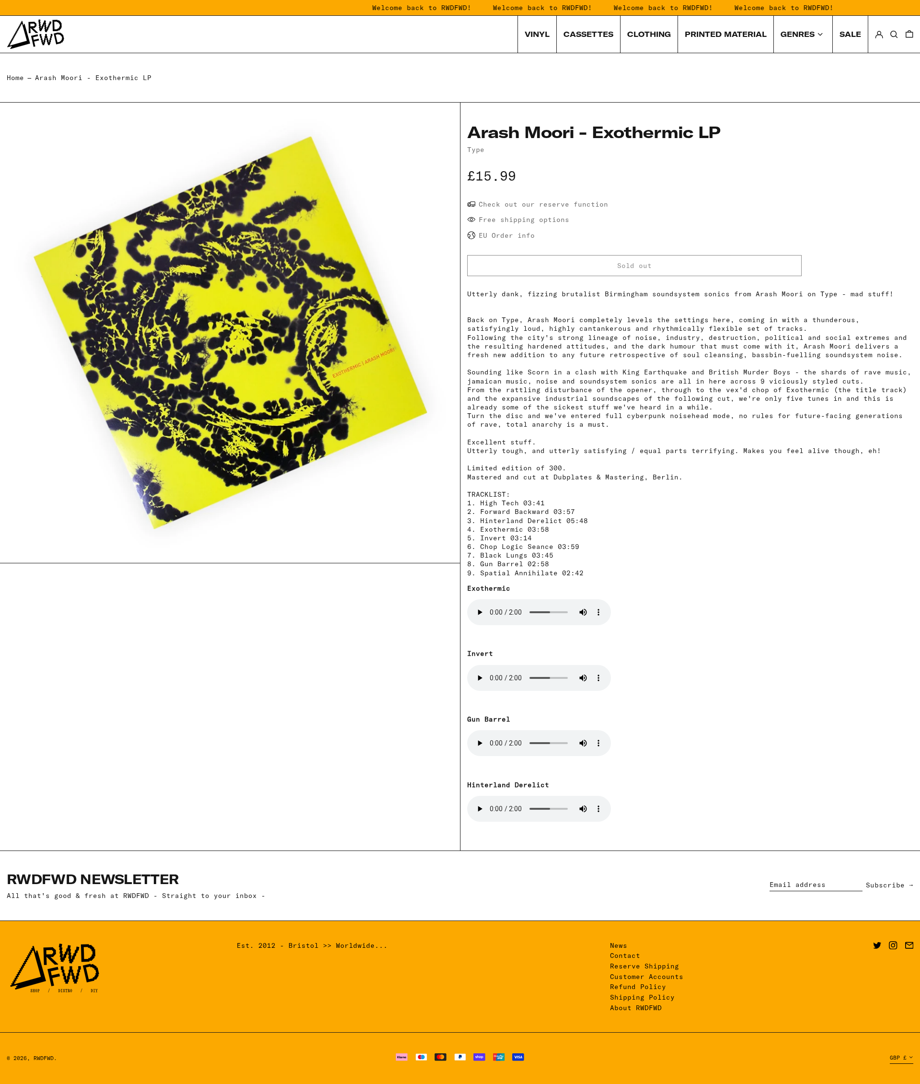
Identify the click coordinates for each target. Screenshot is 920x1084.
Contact (625, 955)
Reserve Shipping (644, 966)
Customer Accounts (646, 976)
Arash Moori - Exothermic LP (93, 77)
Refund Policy (638, 986)
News (618, 945)
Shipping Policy (642, 997)
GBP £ (898, 1057)
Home (15, 77)
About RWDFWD (636, 1007)
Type (475, 149)
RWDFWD (44, 1058)
